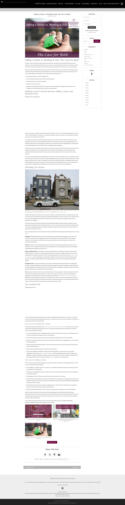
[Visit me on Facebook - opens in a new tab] (92, 74)
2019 (87, 100)
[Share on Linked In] (59, 454)
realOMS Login (74, 502)
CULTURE (77, 3)
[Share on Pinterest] (54, 454)
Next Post (75, 467)
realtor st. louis (86, 61)
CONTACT (60, 3)
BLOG (100, 3)
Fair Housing (67, 496)
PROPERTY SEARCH (40, 3)
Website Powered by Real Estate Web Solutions (62, 500)
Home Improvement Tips (88, 65)
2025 (87, 85)
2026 (87, 83)
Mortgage (47, 459)
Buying (85, 52)
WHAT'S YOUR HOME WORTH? (111, 3)
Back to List (51, 442)
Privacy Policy (58, 496)
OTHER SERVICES (69, 3)
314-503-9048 (64, 485)
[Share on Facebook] (45, 454)
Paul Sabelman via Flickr (47, 212)
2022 (87, 93)
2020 (87, 97)
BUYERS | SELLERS (52, 3)
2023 (87, 90)
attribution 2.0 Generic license (61, 212)
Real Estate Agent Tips (63, 459)
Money (85, 59)
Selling (42, 459)
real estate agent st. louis (88, 54)
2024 (87, 88)
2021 (87, 95)
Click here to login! (92, 32)
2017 (87, 105)
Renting (37, 459)
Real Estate (86, 49)
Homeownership (54, 459)
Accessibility (63, 496)
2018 (87, 102)
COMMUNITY (94, 3)
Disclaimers (69, 502)
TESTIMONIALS (86, 3)
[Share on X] (49, 454)
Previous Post (30, 467)
